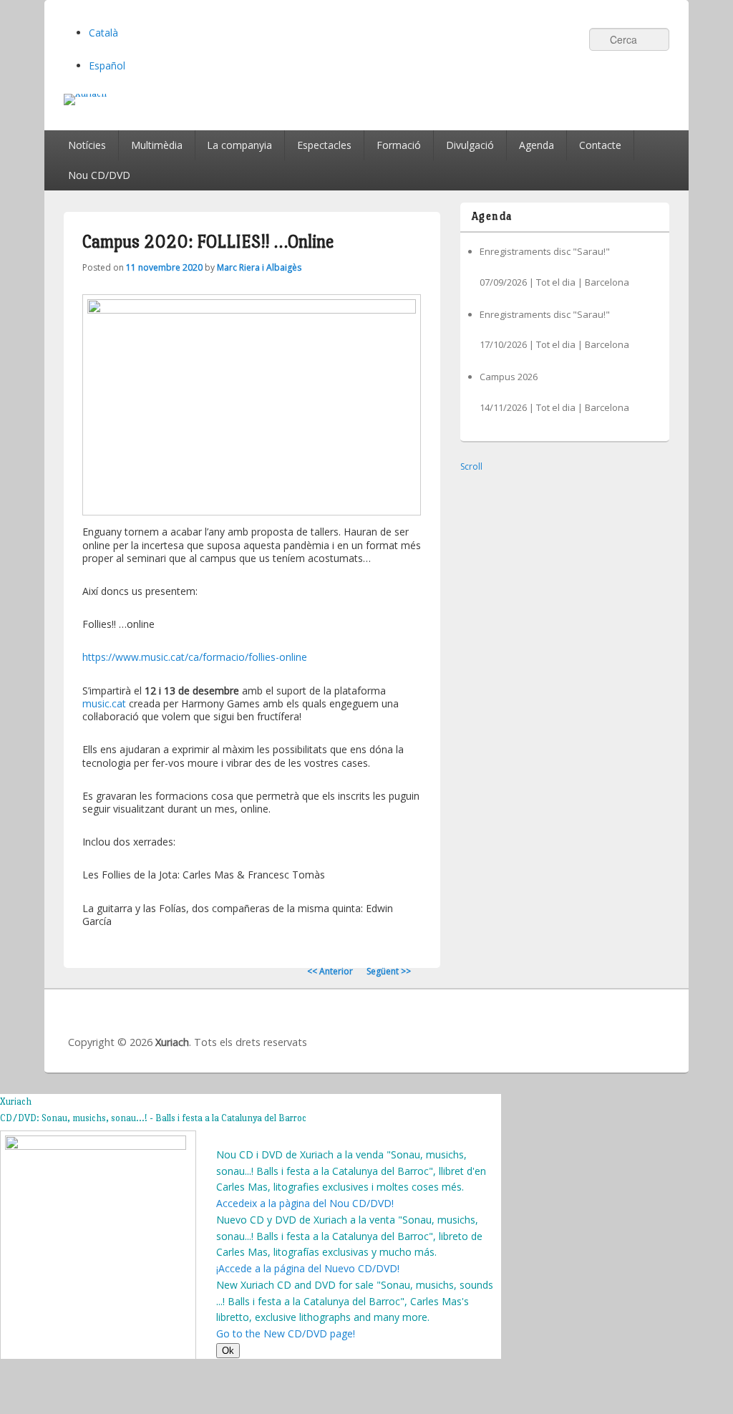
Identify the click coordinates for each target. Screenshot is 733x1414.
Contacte (600, 145)
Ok (228, 1350)
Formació (399, 145)
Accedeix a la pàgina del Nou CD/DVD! (305, 1203)
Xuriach (172, 1042)
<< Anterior (330, 971)
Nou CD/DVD (99, 175)
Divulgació (470, 145)
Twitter (591, 1027)
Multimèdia (157, 145)
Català (103, 32)
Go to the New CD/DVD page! (285, 1333)
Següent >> (388, 971)
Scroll (471, 466)
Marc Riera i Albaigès (259, 267)
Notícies (87, 145)
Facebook (560, 1027)
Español (107, 65)
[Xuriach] (366, 99)
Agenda (536, 145)
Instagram (654, 1027)
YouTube (623, 1027)
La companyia (239, 145)
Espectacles (324, 145)
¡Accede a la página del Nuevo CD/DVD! (307, 1268)
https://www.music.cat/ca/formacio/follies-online (194, 657)
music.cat (104, 703)
